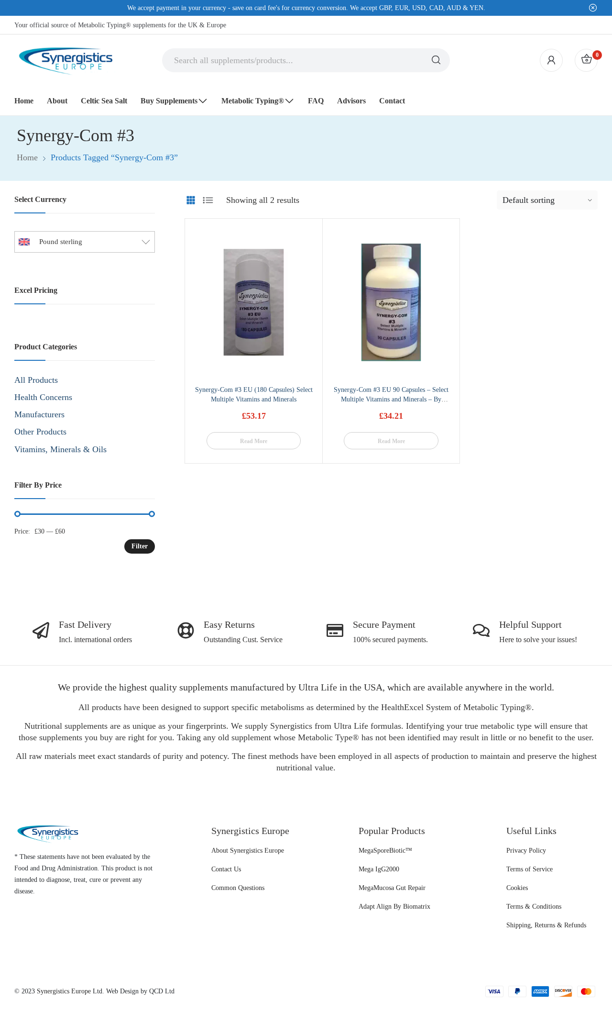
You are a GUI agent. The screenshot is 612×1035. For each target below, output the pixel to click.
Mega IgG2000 (379, 869)
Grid (191, 200)
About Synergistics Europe (247, 850)
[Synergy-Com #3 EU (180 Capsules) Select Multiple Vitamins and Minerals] (254, 302)
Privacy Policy (526, 850)
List (208, 200)
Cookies (517, 887)
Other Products (40, 431)
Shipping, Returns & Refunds (546, 925)
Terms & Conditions (533, 906)
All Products (36, 380)
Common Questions (237, 887)
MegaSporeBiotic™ (385, 850)
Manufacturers (39, 414)
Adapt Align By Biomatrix (394, 906)
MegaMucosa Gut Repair (392, 887)
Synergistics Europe (64, 991)
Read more (253, 441)
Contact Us (226, 869)
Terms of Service (529, 869)
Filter (139, 546)
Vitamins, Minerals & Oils (60, 449)
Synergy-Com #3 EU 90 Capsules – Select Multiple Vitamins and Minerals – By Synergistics (391, 399)
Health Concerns (43, 397)
